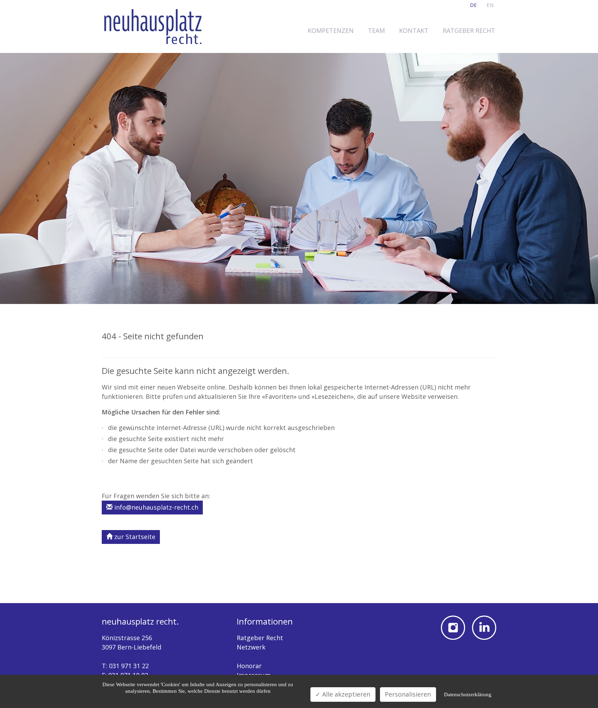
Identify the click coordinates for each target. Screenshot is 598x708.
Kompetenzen (331, 30)
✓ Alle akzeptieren (342, 694)
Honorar (249, 666)
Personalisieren (408, 694)
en (490, 4)
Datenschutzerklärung (467, 694)
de (473, 4)
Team (376, 30)
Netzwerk (251, 647)
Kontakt (413, 30)
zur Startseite (133, 536)
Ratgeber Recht (469, 30)
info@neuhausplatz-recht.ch (155, 507)
